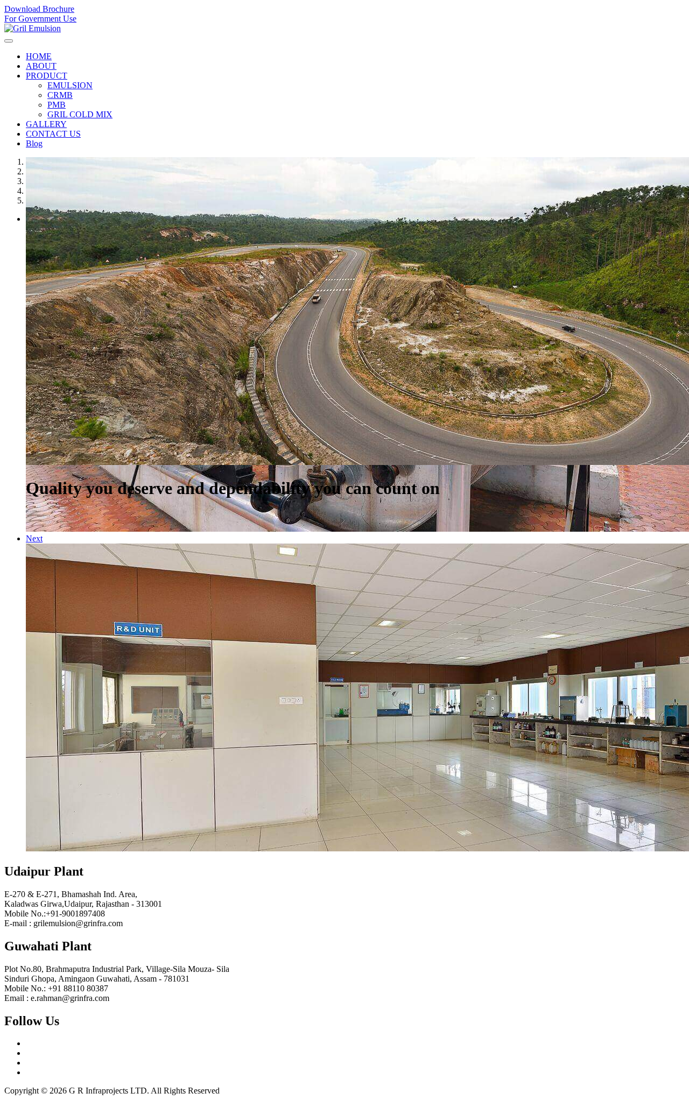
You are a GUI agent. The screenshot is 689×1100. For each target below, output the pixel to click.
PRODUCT (46, 75)
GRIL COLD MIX (80, 114)
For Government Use (40, 18)
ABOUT (41, 65)
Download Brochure (39, 8)
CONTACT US (53, 133)
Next (34, 538)
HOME (39, 56)
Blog (34, 143)
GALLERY (46, 124)
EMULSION (70, 85)
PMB (56, 104)
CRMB (60, 95)
